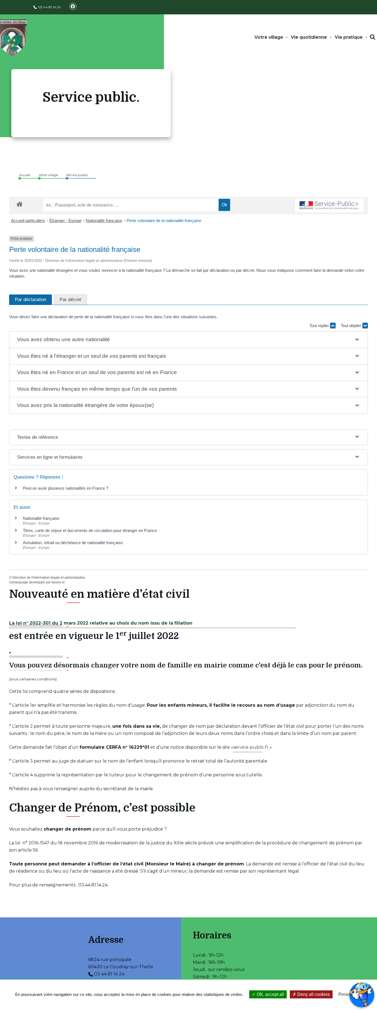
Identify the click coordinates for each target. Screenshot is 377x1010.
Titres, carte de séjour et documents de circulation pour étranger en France (90, 530)
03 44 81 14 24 (49, 7)
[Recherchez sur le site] (368, 37)
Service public (77, 175)
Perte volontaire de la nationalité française (164, 220)
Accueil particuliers (28, 220)
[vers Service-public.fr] (329, 205)
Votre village (268, 37)
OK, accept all (270, 994)
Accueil (24, 175)
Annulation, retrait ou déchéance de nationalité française (73, 542)
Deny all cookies (313, 994)
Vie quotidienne (309, 37)
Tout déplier (351, 325)
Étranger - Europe (65, 220)
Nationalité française (104, 220)
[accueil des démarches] (19, 203)
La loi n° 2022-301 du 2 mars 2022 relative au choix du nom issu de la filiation (100, 623)
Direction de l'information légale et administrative (48, 578)
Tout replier (319, 325)
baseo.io (58, 582)
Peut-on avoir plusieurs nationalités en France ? (65, 488)
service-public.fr (251, 747)
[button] (188, 340)
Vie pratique (349, 37)
